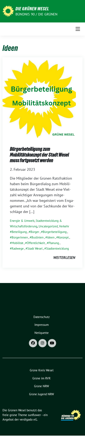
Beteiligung (19, 232)
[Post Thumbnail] (39, 97)
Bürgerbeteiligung (55, 232)
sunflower (34, 415)
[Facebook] (33, 343)
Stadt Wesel (34, 248)
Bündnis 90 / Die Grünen (36, 14)
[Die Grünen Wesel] (8, 10)
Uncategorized (48, 226)
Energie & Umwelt (22, 221)
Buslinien (37, 237)
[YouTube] (52, 343)
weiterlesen (64, 257)
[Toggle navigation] (78, 29)
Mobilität (17, 243)
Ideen (50, 237)
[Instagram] (42, 343)
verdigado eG (28, 419)
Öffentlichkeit (36, 243)
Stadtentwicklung (57, 248)
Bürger (34, 232)
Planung (53, 243)
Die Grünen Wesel (32, 8)
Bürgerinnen (20, 237)
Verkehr (64, 226)
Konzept (63, 237)
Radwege (18, 248)
